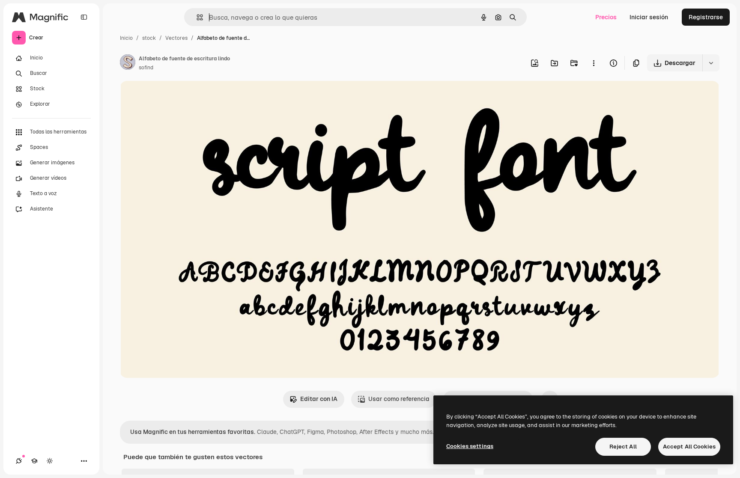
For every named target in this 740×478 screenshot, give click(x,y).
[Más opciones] (593, 62)
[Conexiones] (19, 461)
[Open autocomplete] (196, 17)
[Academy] (34, 461)
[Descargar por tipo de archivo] (710, 62)
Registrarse (706, 17)
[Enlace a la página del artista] (127, 63)
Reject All (623, 446)
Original (175, 97)
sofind (146, 67)
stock (149, 38)
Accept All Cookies (689, 446)
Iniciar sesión (649, 17)
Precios (606, 17)
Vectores (176, 38)
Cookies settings (469, 446)
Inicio (126, 38)
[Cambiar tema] (50, 461)
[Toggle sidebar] (84, 17)
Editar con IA (318, 399)
